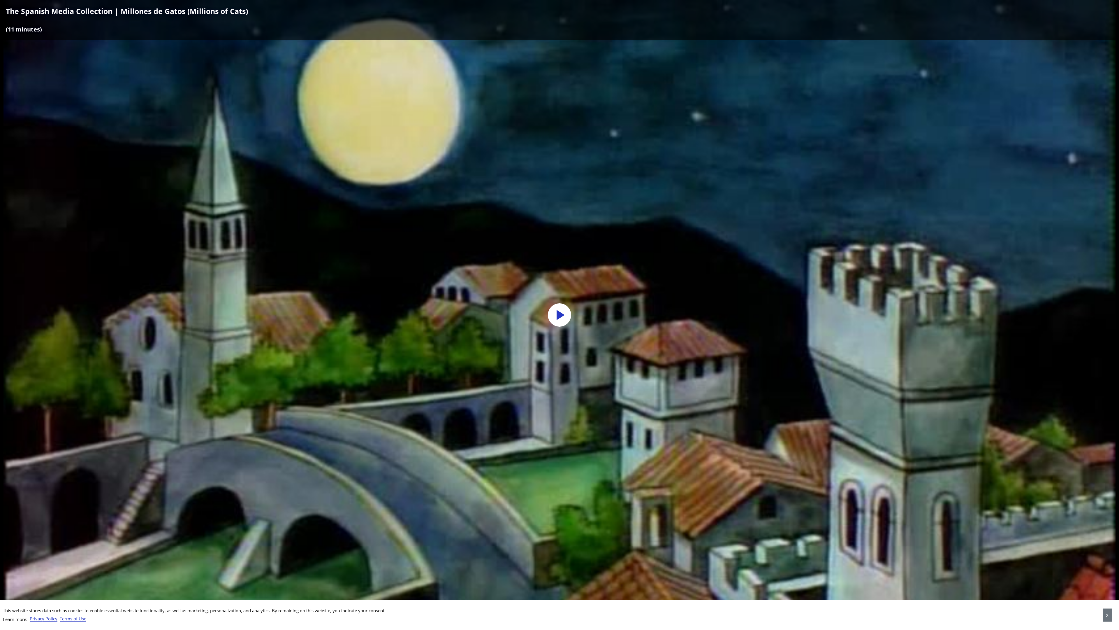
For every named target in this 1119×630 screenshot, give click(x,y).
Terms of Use (73, 619)
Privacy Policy (43, 619)
